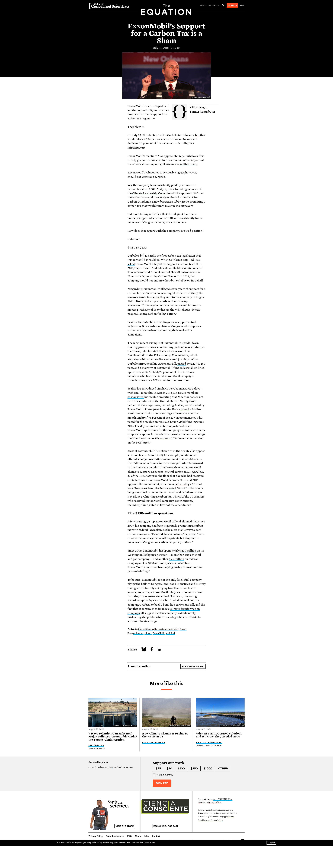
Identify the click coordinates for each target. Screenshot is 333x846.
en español (214, 5)
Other (223, 768)
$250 (194, 768)
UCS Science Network (153, 742)
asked (131, 264)
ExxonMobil (159, 633)
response (165, 438)
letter (155, 297)
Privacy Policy (95, 836)
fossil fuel (170, 633)
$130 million (188, 550)
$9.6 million (176, 558)
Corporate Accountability (166, 629)
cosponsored (135, 396)
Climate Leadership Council (150, 193)
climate (148, 633)
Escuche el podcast (165, 826)
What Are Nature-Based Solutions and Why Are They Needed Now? (219, 735)
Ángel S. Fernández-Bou (209, 742)
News (138, 836)
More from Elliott (193, 666)
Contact (156, 836)
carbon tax (138, 633)
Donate (232, 5)
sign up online (214, 802)
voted (172, 488)
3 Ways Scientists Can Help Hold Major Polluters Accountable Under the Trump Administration (112, 736)
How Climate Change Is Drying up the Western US (165, 735)
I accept (271, 843)
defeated (180, 484)
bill (197, 135)
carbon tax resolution (187, 347)
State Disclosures (115, 836)
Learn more (149, 843)
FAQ (129, 836)
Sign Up (203, 5)
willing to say (188, 164)
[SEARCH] (223, 5)
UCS (111, 767)
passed (181, 363)
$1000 (207, 768)
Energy (183, 629)
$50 (169, 768)
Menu (242, 5)
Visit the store (125, 826)
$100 (181, 768)
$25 (158, 768)
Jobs (146, 836)
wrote (192, 534)
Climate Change (145, 629)
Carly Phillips (96, 745)
